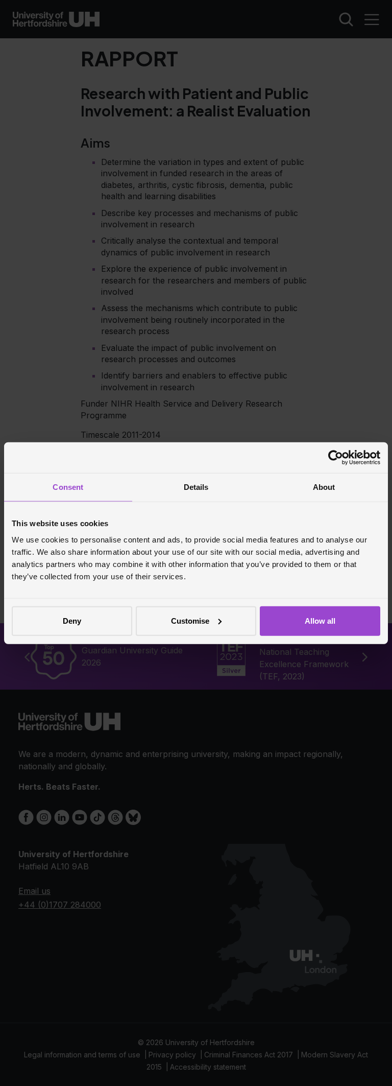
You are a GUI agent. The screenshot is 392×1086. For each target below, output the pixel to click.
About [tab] (324, 487)
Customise (190, 620)
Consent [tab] (68, 487)
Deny (72, 620)
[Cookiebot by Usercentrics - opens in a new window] (335, 457)
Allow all (320, 620)
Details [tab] (196, 487)
